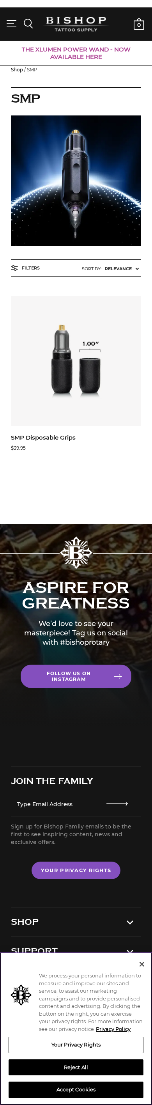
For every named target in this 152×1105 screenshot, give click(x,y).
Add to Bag (76, 419)
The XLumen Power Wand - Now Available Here (76, 53)
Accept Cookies (76, 1089)
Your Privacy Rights (76, 870)
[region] (76, 1028)
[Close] (141, 964)
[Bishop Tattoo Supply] (76, 24)
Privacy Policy (113, 1029)
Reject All (76, 1067)
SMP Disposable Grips (43, 437)
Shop (17, 70)
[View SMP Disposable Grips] (76, 361)
